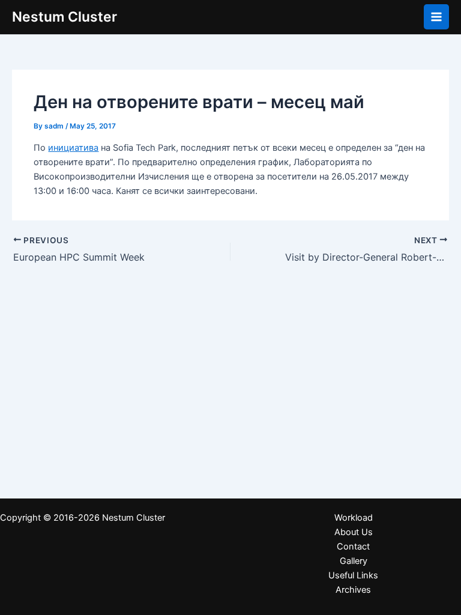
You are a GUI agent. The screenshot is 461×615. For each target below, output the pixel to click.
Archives (353, 589)
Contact (353, 546)
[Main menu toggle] (436, 16)
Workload (353, 517)
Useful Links (353, 575)
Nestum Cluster (64, 16)
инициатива (73, 147)
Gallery (353, 561)
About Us (353, 532)
